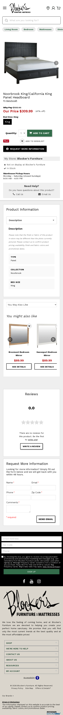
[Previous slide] (10, 339)
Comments (12, 502)
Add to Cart (41, 133)
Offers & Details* (43, 688)
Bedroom (28, 29)
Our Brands (8, 696)
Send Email (46, 519)
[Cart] (59, 8)
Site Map (29, 688)
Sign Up (31, 571)
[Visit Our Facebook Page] (24, 581)
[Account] (53, 8)
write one (32, 439)
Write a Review (31, 446)
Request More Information (27, 149)
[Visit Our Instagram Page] (39, 581)
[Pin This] (6, 142)
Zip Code (37, 492)
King (7, 121)
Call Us (19, 194)
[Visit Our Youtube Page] (32, 581)
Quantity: (11, 133)
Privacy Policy (17, 688)
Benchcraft (11, 101)
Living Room (11, 29)
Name (10, 482)
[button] (4, 8)
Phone (10, 492)
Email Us (46, 194)
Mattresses (45, 29)
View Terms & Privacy (51, 567)
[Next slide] (53, 339)
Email (35, 482)
